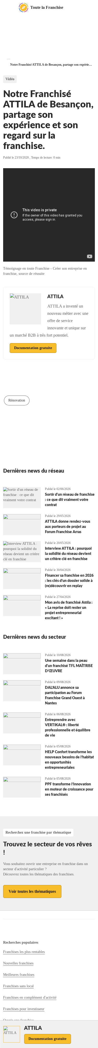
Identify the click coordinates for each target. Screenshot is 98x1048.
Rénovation (16, 400)
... (8, 58)
